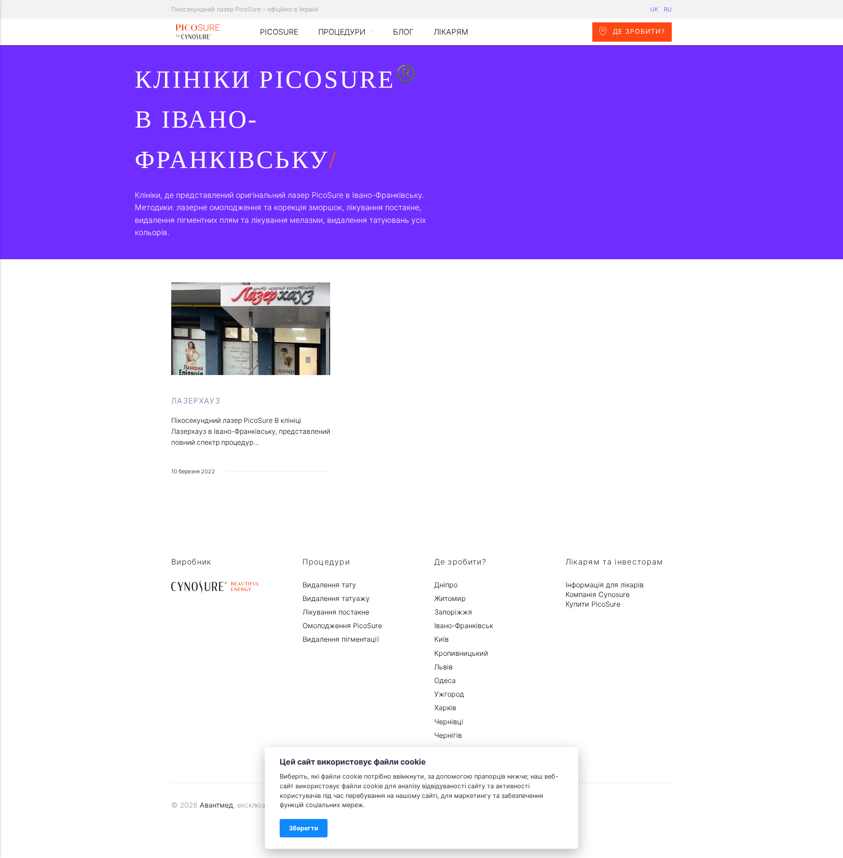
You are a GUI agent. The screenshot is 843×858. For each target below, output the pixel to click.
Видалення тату (329, 584)
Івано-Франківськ (463, 625)
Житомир (450, 598)
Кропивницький (461, 653)
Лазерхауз (195, 400)
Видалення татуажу (336, 598)
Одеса (445, 680)
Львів (443, 666)
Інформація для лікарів (605, 584)
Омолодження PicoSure (342, 625)
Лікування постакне (336, 612)
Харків (445, 707)
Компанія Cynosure (598, 594)
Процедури (341, 31)
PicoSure (279, 31)
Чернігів (448, 735)
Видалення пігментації (341, 639)
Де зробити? (638, 32)
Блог (403, 31)
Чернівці (448, 721)
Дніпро (446, 584)
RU (668, 9)
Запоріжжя (453, 612)
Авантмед (216, 805)
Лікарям (451, 31)
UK (654, 9)
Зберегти (303, 828)
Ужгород (449, 694)
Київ (441, 639)
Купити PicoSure (593, 604)
